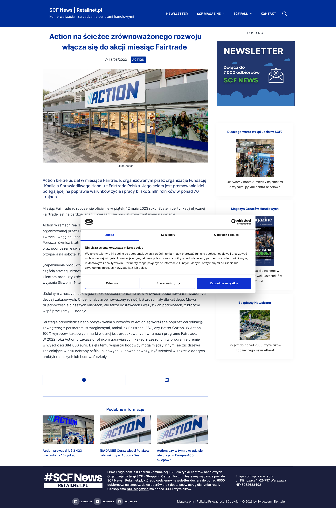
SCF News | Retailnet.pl (75, 10)
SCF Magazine (209, 14)
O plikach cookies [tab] (226, 234)
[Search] (284, 13)
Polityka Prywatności (211, 501)
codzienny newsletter (172, 480)
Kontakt (268, 14)
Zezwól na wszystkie (224, 283)
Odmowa (112, 283)
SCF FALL (241, 14)
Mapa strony (185, 501)
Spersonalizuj (166, 283)
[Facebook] (84, 380)
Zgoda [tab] (109, 234)
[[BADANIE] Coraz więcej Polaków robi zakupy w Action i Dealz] (125, 429)
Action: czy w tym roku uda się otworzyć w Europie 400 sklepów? (180, 455)
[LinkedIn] (166, 380)
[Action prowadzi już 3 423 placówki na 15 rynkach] (68, 429)
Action (138, 60)
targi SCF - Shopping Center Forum (155, 476)
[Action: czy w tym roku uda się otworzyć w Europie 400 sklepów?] (182, 429)
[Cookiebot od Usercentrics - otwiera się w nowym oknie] (234, 222)
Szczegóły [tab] (168, 234)
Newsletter (177, 14)
